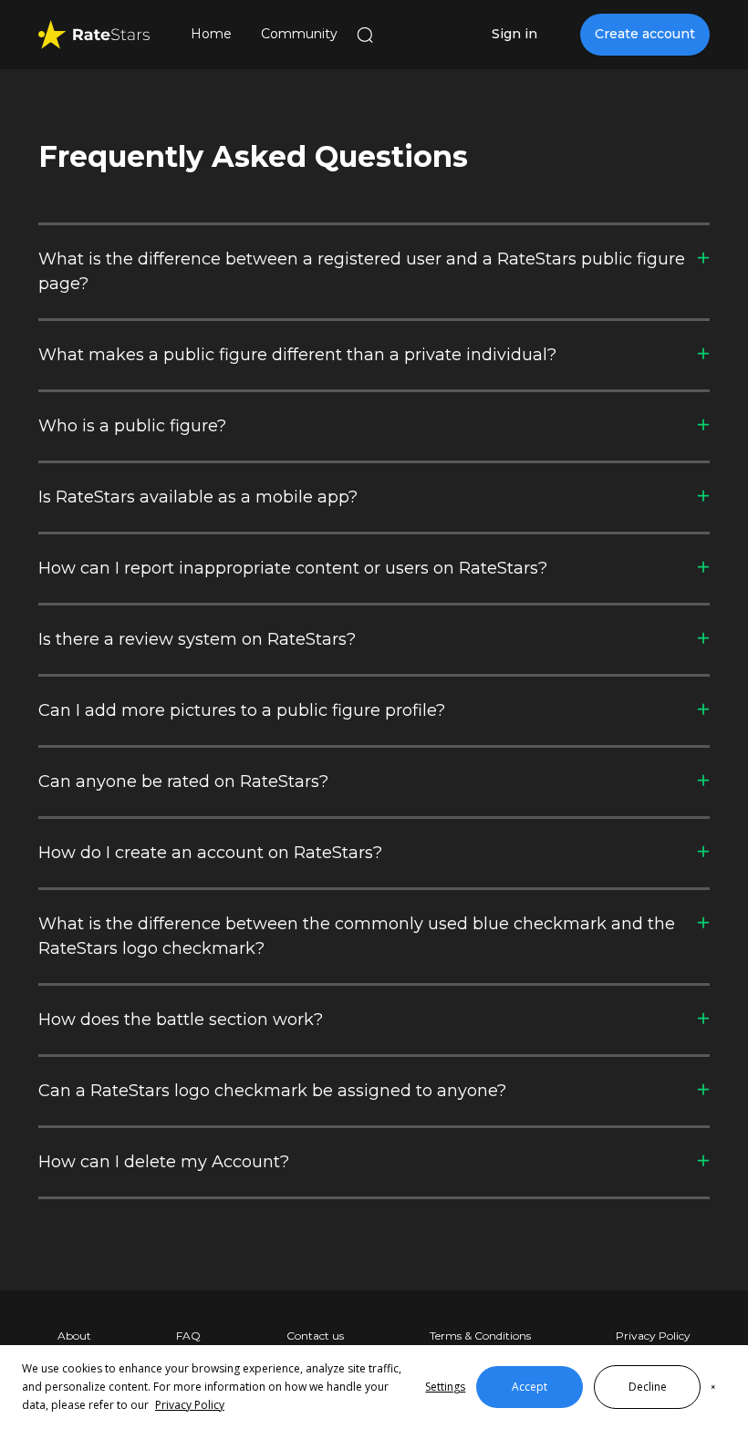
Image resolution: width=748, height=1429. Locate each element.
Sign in (514, 34)
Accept (529, 1386)
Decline (648, 1386)
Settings (445, 1386)
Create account (645, 34)
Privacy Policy (189, 1405)
